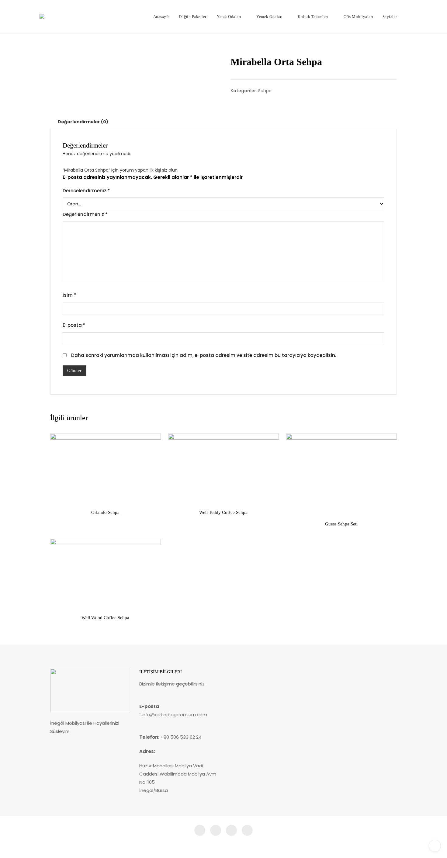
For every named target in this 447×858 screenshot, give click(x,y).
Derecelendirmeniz (86, 190)
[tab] (83, 122)
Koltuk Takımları (313, 16)
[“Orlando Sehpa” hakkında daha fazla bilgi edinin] (59, 495)
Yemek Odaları (269, 16)
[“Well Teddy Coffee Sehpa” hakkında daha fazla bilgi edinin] (177, 495)
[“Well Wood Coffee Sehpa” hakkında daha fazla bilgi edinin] (59, 601)
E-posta (74, 325)
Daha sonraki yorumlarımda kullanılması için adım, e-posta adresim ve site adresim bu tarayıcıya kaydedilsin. (203, 355)
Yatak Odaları (229, 16)
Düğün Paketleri (193, 16)
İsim (69, 295)
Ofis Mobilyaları (358, 16)
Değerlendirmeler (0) (83, 122)
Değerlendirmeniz (85, 214)
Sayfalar (390, 16)
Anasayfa (161, 16)
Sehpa (265, 91)
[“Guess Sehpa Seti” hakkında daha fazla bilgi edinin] (295, 507)
